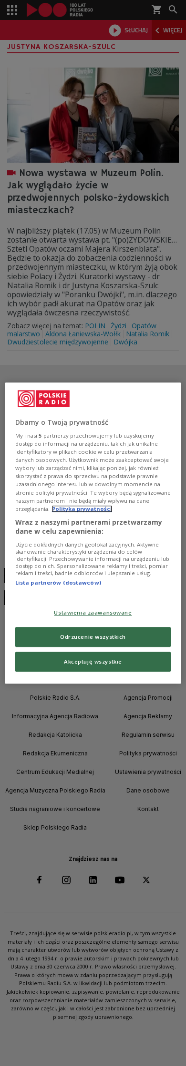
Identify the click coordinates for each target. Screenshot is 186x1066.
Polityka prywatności (82, 508)
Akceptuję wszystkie (93, 661)
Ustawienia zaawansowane (93, 612)
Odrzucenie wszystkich (93, 636)
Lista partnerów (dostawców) (58, 582)
